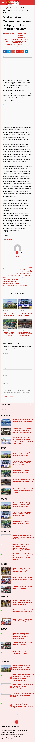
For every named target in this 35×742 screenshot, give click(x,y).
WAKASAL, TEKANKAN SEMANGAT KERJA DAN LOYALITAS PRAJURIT (23, 480)
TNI (8, 8)
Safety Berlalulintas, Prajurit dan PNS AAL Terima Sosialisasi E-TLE (23, 695)
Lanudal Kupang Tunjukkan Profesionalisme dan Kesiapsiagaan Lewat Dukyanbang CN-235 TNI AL (22, 547)
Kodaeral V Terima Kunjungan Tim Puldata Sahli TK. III (22, 652)
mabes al (9, 239)
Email (5, 376)
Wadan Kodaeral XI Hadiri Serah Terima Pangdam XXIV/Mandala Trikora (23, 490)
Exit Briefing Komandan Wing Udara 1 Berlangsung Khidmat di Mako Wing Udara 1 (23, 537)
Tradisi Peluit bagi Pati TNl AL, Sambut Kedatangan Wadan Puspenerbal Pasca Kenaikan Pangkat (23, 556)
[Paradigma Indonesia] (12, 2)
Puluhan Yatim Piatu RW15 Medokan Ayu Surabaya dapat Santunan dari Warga (22, 569)
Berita (19, 39)
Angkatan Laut (24, 37)
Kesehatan (17, 43)
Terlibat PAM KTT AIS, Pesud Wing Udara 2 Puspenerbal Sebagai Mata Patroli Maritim (22, 430)
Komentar (6, 353)
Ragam (20, 45)
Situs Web (5, 383)
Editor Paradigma (9, 34)
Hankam (18, 41)
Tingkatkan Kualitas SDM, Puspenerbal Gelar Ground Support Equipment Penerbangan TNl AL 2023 (23, 440)
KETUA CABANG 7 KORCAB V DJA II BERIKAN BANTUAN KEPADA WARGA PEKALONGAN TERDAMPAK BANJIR (23, 677)
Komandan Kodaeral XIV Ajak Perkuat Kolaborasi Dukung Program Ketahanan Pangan (22, 453)
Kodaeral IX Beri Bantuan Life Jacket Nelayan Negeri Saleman (23, 578)
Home (4, 8)
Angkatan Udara (9, 39)
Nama (5, 368)
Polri (15, 45)
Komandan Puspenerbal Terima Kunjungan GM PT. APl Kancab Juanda (23, 421)
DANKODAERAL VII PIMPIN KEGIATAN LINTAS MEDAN (21, 471)
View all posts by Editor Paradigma (17, 256)
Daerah (11, 41)
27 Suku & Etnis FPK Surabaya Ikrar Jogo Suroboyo (22, 587)
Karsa (24, 41)
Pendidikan (7, 45)
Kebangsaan (8, 43)
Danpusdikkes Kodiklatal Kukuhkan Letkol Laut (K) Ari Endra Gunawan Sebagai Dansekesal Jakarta (22, 635)
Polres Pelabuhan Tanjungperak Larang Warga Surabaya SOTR (23, 610)
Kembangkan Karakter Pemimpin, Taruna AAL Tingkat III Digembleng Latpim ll (23, 686)
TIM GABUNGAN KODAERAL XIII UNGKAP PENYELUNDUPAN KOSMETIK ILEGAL (22, 462)
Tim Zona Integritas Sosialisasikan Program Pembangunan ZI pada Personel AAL (23, 705)
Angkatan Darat (15, 8)
